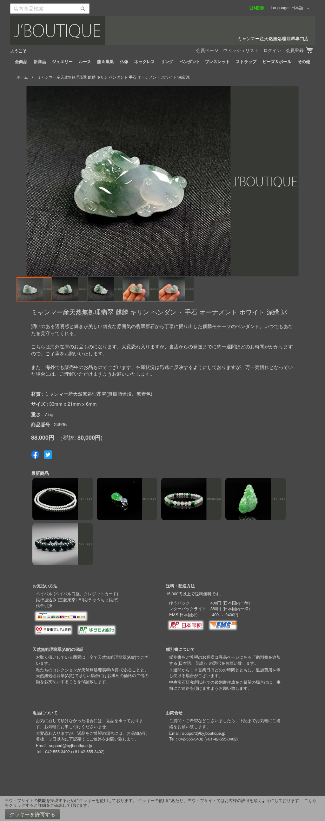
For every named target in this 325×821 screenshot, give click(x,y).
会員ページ (207, 50)
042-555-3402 (57, 751)
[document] (162, 808)
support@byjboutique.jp (70, 745)
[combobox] (50, 8)
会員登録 (295, 50)
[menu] (162, 61)
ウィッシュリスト (241, 50)
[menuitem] (21, 61)
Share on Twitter (48, 454)
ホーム (22, 77)
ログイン (272, 50)
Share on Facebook (35, 454)
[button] (301, 8)
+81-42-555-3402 (87, 751)
